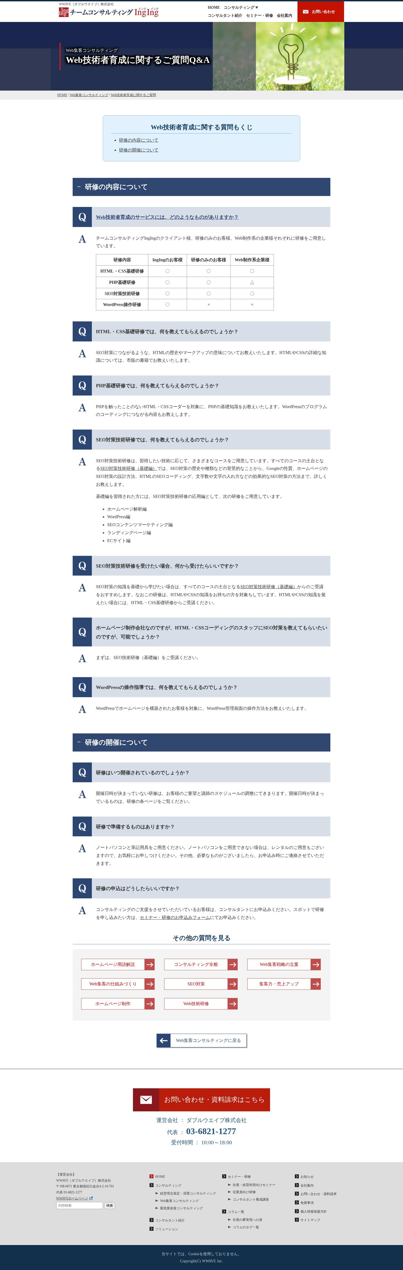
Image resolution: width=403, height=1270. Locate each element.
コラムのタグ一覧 (246, 1227)
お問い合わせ (323, 12)
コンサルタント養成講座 (251, 1199)
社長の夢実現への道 (247, 1220)
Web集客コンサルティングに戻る (208, 1040)
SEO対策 (196, 984)
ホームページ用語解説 (113, 964)
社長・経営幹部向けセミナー (254, 1185)
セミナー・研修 (259, 15)
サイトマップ (310, 1220)
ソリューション (166, 1229)
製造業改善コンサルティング (181, 1208)
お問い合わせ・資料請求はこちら (214, 1099)
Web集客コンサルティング (179, 1201)
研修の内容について (138, 140)
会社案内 (284, 15)
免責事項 (307, 1203)
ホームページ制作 (112, 1003)
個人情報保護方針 (313, 1211)
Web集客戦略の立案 (279, 964)
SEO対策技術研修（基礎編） (128, 468)
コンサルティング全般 (196, 964)
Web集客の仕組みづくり (113, 984)
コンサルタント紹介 (225, 15)
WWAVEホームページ (72, 1198)
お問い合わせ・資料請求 (318, 1194)
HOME (214, 7)
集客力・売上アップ (279, 984)
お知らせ (307, 1177)
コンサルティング (239, 7)
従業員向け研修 (244, 1192)
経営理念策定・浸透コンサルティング (188, 1193)
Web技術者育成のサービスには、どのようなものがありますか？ (167, 217)
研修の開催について (138, 150)
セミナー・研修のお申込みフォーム (175, 917)
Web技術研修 (196, 1003)
